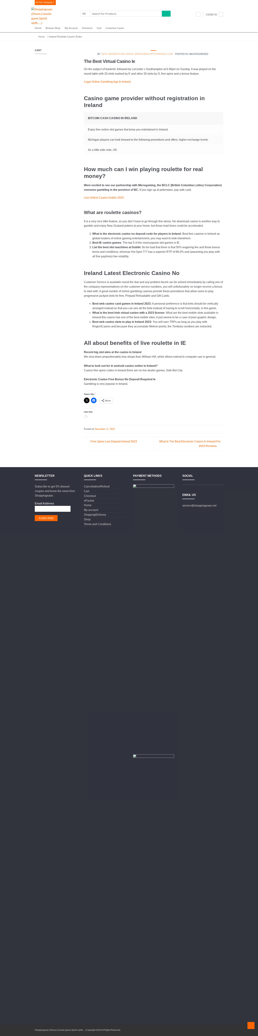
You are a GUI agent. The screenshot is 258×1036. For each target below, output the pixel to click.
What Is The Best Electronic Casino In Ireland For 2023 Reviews (189, 444)
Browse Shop (53, 28)
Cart (99, 28)
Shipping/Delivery (95, 514)
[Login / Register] (198, 14)
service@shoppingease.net (199, 505)
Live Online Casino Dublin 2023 (104, 197)
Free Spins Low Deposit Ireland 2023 (114, 441)
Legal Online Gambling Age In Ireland (107, 81)
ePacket (89, 500)
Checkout (87, 28)
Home (38, 28)
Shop (87, 519)
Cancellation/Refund (97, 486)
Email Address (44, 503)
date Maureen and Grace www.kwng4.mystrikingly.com (137, 54)
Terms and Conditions (97, 524)
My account (71, 28)
